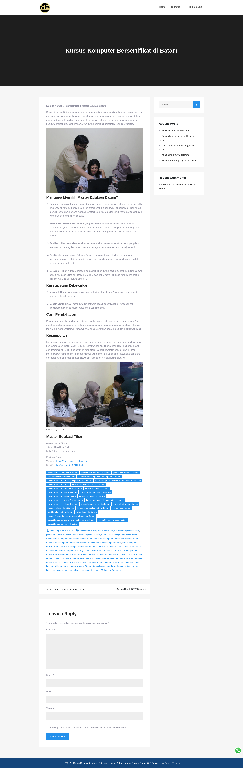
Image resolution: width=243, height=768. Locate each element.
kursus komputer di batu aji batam (96, 492)
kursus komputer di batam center (62, 492)
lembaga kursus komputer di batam (93, 508)
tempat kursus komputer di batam (62, 524)
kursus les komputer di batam (61, 508)
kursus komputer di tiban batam (62, 496)
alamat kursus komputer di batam (62, 472)
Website (50, 708)
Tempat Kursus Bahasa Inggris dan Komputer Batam (71, 516)
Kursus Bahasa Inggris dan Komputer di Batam (99, 476)
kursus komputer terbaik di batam (62, 504)
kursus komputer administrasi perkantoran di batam (118, 480)
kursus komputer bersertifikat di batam (65, 488)
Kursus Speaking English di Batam (179, 160)
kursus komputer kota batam (92, 496)
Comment (51, 629)
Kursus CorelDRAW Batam (130, 589)
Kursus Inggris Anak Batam (175, 155)
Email (49, 691)
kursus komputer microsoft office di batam (105, 500)
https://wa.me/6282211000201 (70, 465)
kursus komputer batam (58, 484)
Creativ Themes (172, 763)
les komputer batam (121, 508)
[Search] (196, 104)
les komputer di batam (123, 562)
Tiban (51, 531)
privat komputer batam (87, 512)
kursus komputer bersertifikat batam (88, 484)
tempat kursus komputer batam (113, 520)
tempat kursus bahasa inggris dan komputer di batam (71, 520)
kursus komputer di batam (97, 488)
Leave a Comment (112, 570)
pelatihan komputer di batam (60, 512)
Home (162, 7)
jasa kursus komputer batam (126, 472)
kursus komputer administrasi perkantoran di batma (76, 542)
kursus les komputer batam (126, 504)
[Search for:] (179, 105)
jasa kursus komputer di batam (61, 476)
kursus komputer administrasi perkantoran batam (69, 480)
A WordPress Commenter (173, 184)
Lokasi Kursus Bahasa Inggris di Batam (65, 589)
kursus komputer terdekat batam (95, 504)
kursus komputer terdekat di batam (107, 558)
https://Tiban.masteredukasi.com (72, 461)
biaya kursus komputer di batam (95, 472)
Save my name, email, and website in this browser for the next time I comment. (88, 728)
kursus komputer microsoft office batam (65, 500)
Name (50, 675)
